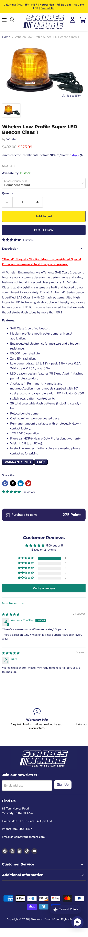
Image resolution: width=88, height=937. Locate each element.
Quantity (7, 193)
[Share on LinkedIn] (21, 483)
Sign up (63, 784)
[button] (11, 492)
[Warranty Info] (37, 719)
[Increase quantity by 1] (37, 202)
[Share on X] (13, 483)
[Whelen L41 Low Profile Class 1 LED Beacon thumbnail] (11, 110)
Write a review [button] (44, 588)
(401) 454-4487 (27, 5)
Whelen (12, 139)
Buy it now (44, 230)
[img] (11, 614)
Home (6, 37)
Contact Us (47, 8)
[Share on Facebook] (5, 483)
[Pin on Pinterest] (28, 483)
